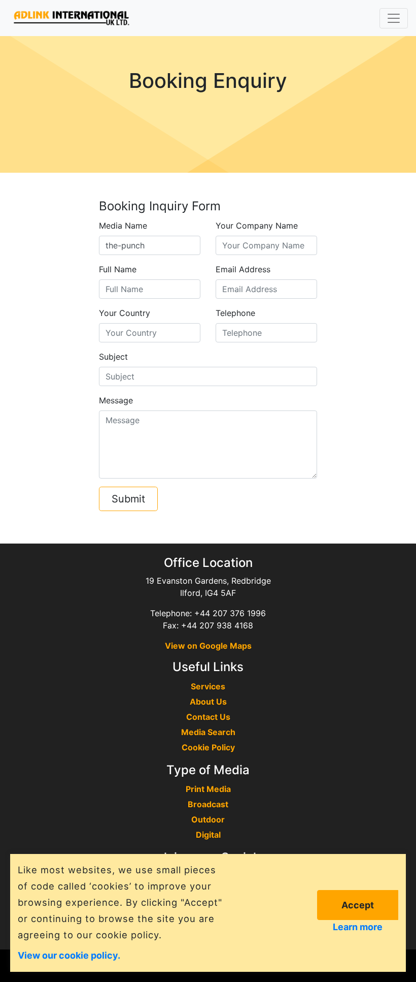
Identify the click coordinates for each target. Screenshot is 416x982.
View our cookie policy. (69, 954)
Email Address (243, 269)
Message (116, 400)
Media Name (123, 225)
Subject (113, 357)
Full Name (117, 269)
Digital (208, 835)
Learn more (358, 927)
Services (208, 686)
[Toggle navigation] (393, 18)
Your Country (124, 313)
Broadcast (208, 804)
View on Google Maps (208, 646)
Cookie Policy (208, 747)
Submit (128, 499)
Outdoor (208, 819)
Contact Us (208, 717)
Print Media (208, 789)
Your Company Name (257, 225)
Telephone (235, 313)
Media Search (208, 732)
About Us (208, 701)
